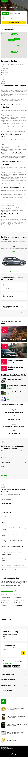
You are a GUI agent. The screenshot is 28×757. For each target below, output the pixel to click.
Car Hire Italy (10, 26)
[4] (17, 272)
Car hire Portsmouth (18, 602)
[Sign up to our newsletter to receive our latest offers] (23, 653)
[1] (10, 272)
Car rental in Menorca (19, 600)
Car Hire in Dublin (18, 597)
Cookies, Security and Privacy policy (9, 749)
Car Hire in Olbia (4, 602)
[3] (15, 272)
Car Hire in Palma (5, 600)
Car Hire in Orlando (18, 605)
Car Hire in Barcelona (5, 597)
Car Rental (3, 26)
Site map (3, 748)
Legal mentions (9, 748)
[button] (17, 45)
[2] (13, 272)
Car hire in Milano (5, 594)
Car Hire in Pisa (17, 594)
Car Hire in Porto (4, 605)
